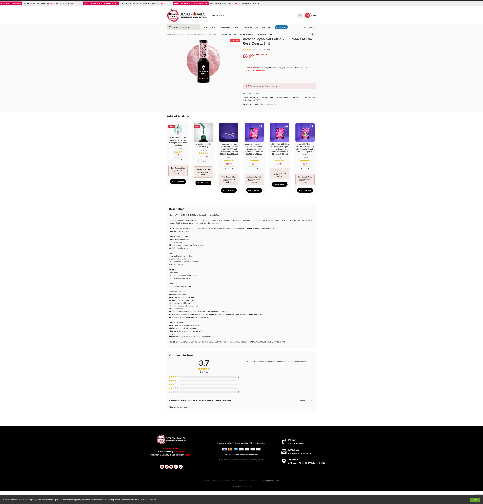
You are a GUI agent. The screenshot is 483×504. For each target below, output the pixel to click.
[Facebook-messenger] (171, 467)
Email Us (293, 449)
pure (272, 104)
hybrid (263, 104)
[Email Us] (283, 451)
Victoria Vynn (179, 34)
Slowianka (203, 150)
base (249, 104)
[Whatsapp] (176, 467)
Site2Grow (247, 486)
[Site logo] (187, 15)
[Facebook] (162, 467)
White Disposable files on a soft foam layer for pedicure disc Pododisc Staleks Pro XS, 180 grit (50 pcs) (280, 149)
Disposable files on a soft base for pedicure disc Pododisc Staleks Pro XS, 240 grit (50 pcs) (305, 149)
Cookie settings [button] (462, 500)
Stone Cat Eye (282, 97)
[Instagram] (167, 467)
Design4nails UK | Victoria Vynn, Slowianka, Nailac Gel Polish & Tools (237, 481)
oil (268, 104)
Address (293, 459)
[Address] (283, 461)
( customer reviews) (261, 49)
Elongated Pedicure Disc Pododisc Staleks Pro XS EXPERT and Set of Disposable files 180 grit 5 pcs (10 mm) (229, 149)
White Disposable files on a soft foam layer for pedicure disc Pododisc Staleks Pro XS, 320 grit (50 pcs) (254, 149)
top (276, 104)
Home (169, 34)
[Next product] (315, 34)
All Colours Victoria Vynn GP (264, 97)
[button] (178, 181)
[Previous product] (310, 34)
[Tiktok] (181, 467)
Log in (174, 171)
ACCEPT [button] (475, 500)
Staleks (229, 157)
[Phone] (283, 441)
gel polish (256, 104)
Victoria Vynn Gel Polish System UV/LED (203, 34)
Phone (292, 440)
